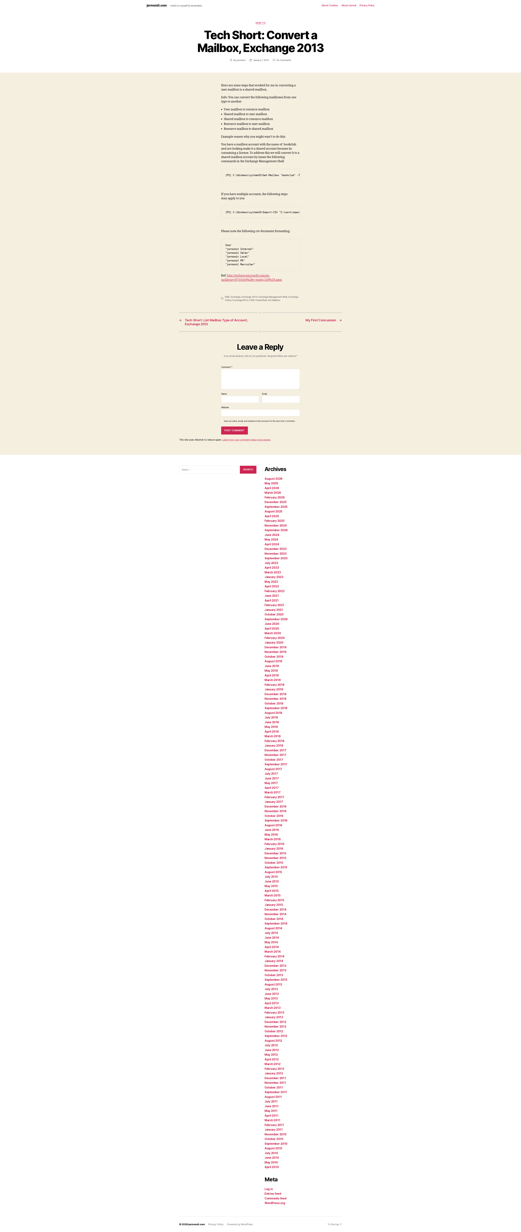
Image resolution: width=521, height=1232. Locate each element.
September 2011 (276, 1092)
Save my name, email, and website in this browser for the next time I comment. (259, 421)
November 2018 (275, 698)
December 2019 (275, 647)
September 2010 (276, 1143)
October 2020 (274, 614)
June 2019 (272, 666)
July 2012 (271, 1045)
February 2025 (275, 520)
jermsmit (241, 60)
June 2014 (272, 937)
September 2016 (276, 820)
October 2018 (274, 703)
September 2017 (276, 764)
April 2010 (272, 1167)
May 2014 (271, 942)
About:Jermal (348, 5)
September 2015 (276, 867)
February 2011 (274, 1125)
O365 (251, 300)
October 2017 (274, 759)
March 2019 (273, 680)
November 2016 (275, 811)
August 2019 (273, 661)
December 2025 (276, 502)
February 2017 (274, 797)
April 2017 (272, 787)
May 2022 (271, 581)
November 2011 (275, 1082)
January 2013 (274, 1017)
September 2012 (276, 1036)
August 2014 (273, 928)
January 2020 (274, 642)
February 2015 (274, 900)
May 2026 (271, 483)
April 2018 (272, 731)
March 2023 (273, 572)
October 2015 (274, 862)
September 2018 (276, 708)
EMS (227, 297)
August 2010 (273, 1148)
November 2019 (275, 652)
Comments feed (276, 1198)
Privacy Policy (367, 5)
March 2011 (272, 1120)
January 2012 (274, 1073)
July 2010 (271, 1153)
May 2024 (271, 539)
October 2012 (274, 1031)
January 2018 (274, 745)
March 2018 (273, 736)
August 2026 (273, 478)
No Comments (284, 60)
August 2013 (273, 984)
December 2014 (275, 909)
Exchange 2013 (249, 297)
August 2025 (273, 511)
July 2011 (271, 1101)
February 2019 (274, 684)
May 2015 (271, 886)
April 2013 (272, 1003)
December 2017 (275, 750)
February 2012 (274, 1068)
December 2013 (275, 965)
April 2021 (272, 600)
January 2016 (274, 848)
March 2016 (273, 839)
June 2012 (272, 1050)
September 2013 (276, 979)
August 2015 (273, 872)
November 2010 (275, 1134)
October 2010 (274, 1139)
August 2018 (273, 713)
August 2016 (273, 825)
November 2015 (275, 858)
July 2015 (271, 876)
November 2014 (275, 914)
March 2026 (273, 492)
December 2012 (275, 1022)
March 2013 (272, 1008)
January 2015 (274, 904)
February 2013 (274, 1012)
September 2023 (276, 558)
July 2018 (271, 717)
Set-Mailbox (274, 300)
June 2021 (272, 595)
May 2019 (271, 670)
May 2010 (271, 1162)
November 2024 (276, 525)
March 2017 (272, 792)
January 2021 (274, 610)
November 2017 (275, 755)
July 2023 (271, 563)
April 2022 (272, 586)
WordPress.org (275, 1203)
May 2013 (271, 998)
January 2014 (274, 961)
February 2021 (274, 605)
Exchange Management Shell (272, 297)
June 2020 (272, 624)
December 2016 (275, 806)
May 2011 (271, 1111)
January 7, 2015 (261, 60)
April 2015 (272, 891)
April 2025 (272, 516)
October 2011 (274, 1087)
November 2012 (275, 1026)
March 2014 (273, 951)
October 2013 (274, 975)
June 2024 (272, 535)
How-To (260, 23)
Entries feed (273, 1193)
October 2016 (274, 816)
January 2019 (274, 689)
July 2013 (271, 989)
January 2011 (274, 1129)
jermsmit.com (157, 5)
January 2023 (274, 577)
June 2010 (272, 1157)
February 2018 (274, 741)
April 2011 (271, 1115)
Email (264, 394)
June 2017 (272, 778)
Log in (269, 1189)
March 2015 (272, 895)
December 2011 (275, 1078)
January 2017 (274, 801)
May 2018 (271, 727)
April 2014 (272, 947)
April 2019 (272, 675)
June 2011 (272, 1106)
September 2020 (276, 619)
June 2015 (272, 881)
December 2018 (275, 694)
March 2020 (273, 633)
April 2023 (272, 567)
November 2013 (275, 970)
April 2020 (272, 628)
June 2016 (272, 830)
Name (224, 394)
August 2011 (273, 1097)
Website (225, 407)
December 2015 (275, 853)
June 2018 (272, 722)
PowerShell (261, 300)
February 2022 (275, 591)
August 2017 (273, 769)
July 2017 (271, 773)
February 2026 (275, 497)
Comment (226, 367)
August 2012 (273, 1040)
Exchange (236, 297)
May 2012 (271, 1054)
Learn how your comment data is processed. (246, 439)
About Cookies (330, 5)
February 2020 (275, 638)
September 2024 (276, 530)
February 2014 (274, 956)
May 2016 (271, 834)
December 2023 (276, 549)
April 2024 (272, 544)
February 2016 (274, 844)
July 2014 (271, 933)
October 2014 (274, 919)
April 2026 (272, 488)
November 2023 (276, 553)
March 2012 (272, 1064)
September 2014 (276, 923)
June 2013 (272, 994)
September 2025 (276, 506)
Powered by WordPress (240, 1224)
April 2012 (272, 1059)
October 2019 (274, 656)
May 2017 (271, 783)
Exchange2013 (240, 300)
